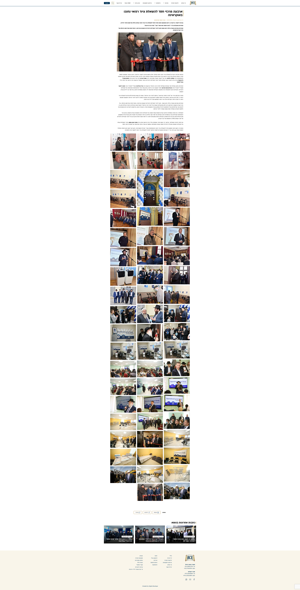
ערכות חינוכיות (139, 567)
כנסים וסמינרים (139, 560)
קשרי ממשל (140, 565)
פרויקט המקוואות (147, 3)
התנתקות (154, 565)
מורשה (166, 3)
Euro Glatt (127, 3)
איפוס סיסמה (153, 562)
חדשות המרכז (174, 3)
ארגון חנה (137, 3)
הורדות (155, 560)
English (107, 3)
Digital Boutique (153, 586)
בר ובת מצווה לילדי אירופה (136, 569)
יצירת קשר (119, 3)
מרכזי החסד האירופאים (159, 20)
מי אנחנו (183, 3)
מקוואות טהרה (139, 558)
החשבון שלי (154, 558)
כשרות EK (140, 562)
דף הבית (169, 558)
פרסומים (158, 3)
